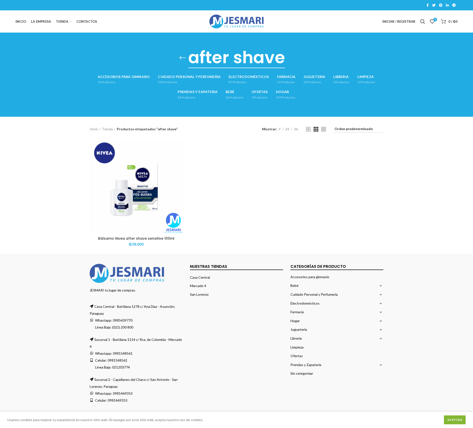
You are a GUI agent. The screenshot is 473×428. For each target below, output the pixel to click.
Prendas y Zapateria (305, 365)
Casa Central (200, 277)
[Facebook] (427, 5)
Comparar (179, 148)
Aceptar (454, 420)
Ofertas (296, 356)
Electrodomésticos (305, 303)
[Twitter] (433, 5)
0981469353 (123, 393)
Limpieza (297, 347)
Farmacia (297, 312)
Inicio (94, 129)
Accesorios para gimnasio (309, 277)
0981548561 (123, 353)
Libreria (296, 338)
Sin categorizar (301, 373)
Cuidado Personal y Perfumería (314, 294)
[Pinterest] (440, 5)
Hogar (295, 321)
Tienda (107, 129)
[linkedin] (447, 5)
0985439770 (123, 320)
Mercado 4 (198, 286)
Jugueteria (298, 329)
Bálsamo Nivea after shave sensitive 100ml (136, 238)
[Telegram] (454, 5)
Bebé (294, 285)
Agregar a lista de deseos (179, 170)
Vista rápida (179, 159)
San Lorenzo (199, 294)
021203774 (121, 367)
